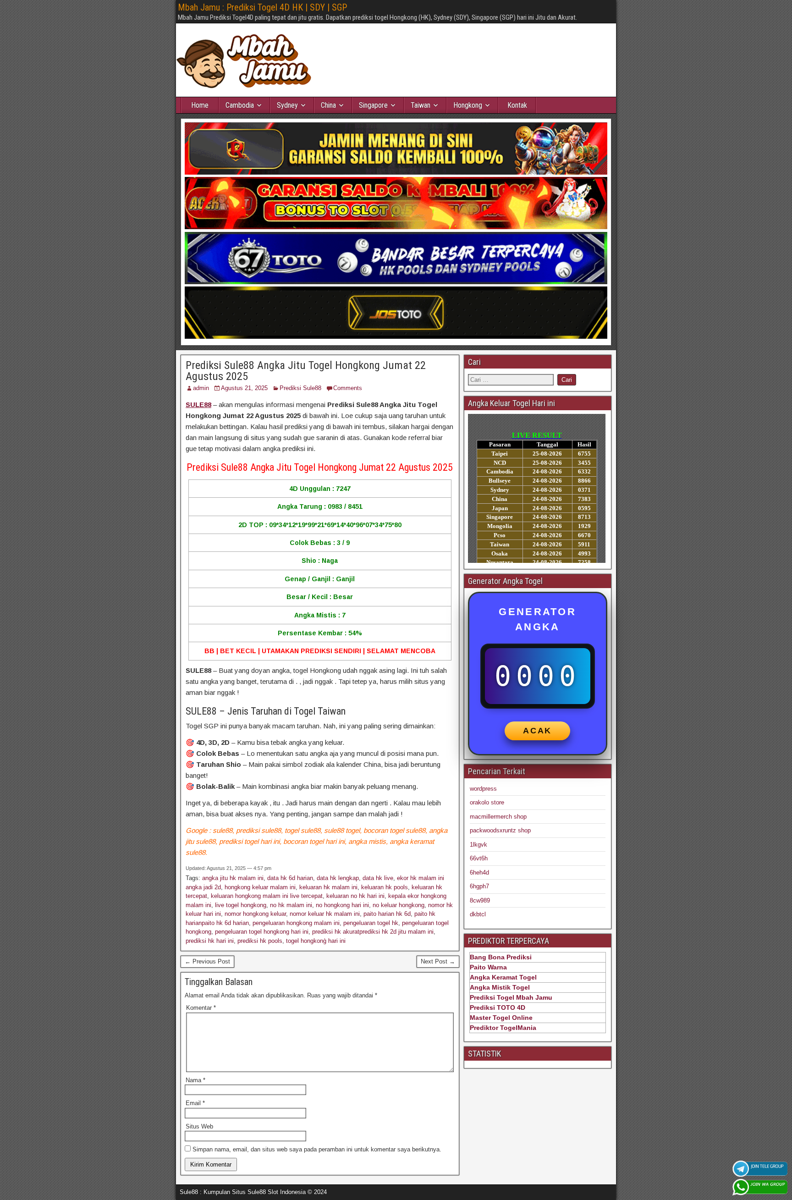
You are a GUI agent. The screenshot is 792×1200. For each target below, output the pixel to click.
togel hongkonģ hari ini (316, 940)
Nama (195, 1080)
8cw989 (480, 900)
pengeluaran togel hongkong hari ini (261, 931)
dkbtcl (478, 914)
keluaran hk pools (384, 887)
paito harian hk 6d (387, 913)
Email (195, 1103)
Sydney (287, 105)
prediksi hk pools (259, 940)
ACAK (537, 730)
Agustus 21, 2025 (244, 388)
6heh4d (479, 872)
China (328, 105)
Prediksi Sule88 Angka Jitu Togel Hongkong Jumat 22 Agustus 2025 (306, 371)
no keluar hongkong (398, 905)
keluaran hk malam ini (328, 887)
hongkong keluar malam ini (260, 887)
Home (200, 105)
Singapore (373, 105)
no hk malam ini (291, 905)
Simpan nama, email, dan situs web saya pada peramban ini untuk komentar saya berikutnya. (316, 1149)
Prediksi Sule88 (300, 388)
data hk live (378, 878)
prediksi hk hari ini (210, 940)
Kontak (517, 105)
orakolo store (487, 802)
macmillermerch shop (498, 816)
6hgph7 (479, 886)
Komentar (201, 1007)
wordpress (483, 788)
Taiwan (420, 105)
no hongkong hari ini (342, 905)
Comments (347, 388)
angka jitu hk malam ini (233, 878)
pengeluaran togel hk (370, 922)
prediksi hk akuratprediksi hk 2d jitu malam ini (373, 931)
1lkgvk (478, 844)
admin (201, 388)
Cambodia (240, 105)
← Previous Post (207, 961)
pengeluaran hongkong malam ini (296, 922)
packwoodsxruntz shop (500, 830)
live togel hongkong (240, 905)
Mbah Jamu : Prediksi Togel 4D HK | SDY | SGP (262, 7)
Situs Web (199, 1126)
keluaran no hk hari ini (355, 895)
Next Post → (438, 961)
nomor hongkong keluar (255, 913)
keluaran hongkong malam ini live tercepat (267, 895)
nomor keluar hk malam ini (325, 913)
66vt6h (479, 858)
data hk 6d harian (290, 878)
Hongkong (467, 105)
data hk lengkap (338, 878)
